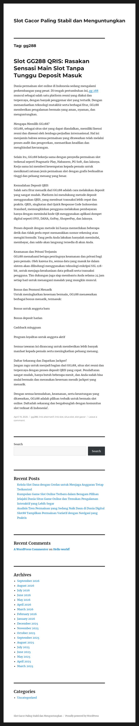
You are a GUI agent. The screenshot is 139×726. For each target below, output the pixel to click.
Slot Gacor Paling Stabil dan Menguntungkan (69, 21)
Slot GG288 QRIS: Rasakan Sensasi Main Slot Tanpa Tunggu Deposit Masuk (52, 68)
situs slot (69, 416)
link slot (59, 416)
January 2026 (26, 618)
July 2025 (23, 647)
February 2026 (27, 614)
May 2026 (24, 600)
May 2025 (23, 656)
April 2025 (24, 661)
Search (18, 444)
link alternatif (46, 416)
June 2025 (24, 652)
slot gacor (80, 416)
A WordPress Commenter (31, 549)
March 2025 (25, 666)
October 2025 (26, 633)
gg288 (34, 416)
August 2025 (25, 642)
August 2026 (25, 585)
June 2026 (24, 595)
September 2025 (28, 637)
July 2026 (23, 590)
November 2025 (28, 628)
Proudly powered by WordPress (82, 715)
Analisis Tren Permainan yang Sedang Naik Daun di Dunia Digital (60, 508)
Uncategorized (27, 697)
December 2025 (27, 623)
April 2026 (24, 604)
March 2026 (25, 609)
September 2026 (28, 581)
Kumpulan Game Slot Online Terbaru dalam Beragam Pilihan (58, 494)
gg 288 (93, 90)
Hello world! (61, 549)
